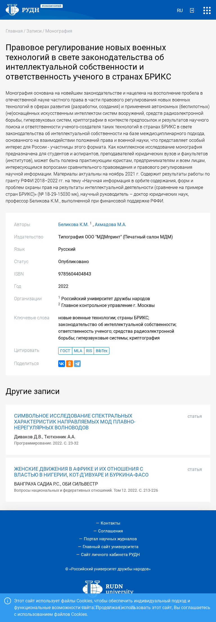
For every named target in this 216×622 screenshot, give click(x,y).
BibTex (101, 350)
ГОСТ (65, 350)
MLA (78, 350)
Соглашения (110, 531)
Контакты (110, 523)
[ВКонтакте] (61, 363)
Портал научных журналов (110, 538)
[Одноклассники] (69, 363)
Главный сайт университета (110, 546)
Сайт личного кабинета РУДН (110, 554)
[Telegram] (77, 363)
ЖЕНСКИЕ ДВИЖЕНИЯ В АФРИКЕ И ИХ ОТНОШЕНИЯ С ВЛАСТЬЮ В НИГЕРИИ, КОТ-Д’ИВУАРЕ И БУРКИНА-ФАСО (81, 472)
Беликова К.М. (73, 224)
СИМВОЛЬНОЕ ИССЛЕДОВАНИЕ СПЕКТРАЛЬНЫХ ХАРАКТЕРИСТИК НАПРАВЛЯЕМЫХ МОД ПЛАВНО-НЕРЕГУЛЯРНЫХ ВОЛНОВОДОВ (74, 421)
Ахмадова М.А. (110, 224)
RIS (89, 350)
